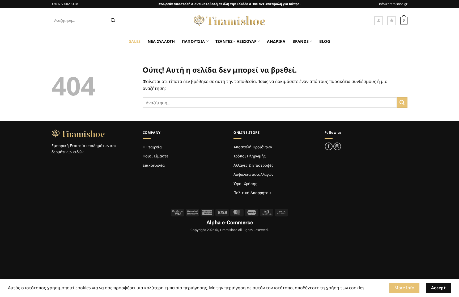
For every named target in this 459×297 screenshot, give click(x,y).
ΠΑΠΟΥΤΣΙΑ (193, 41)
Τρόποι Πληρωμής (249, 155)
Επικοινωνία (154, 165)
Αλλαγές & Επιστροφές (253, 165)
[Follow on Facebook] (329, 146)
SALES (135, 41)
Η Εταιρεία (152, 146)
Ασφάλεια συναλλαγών (253, 174)
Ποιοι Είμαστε (155, 155)
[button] (378, 20)
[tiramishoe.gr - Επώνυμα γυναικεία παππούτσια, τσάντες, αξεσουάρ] (229, 21)
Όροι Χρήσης (245, 183)
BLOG (324, 41)
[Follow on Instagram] (337, 146)
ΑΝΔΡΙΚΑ (276, 41)
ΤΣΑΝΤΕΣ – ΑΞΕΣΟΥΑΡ (236, 41)
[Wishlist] (391, 20)
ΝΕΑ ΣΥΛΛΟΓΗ (161, 41)
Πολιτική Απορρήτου (252, 192)
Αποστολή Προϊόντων (252, 146)
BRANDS (300, 41)
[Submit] (112, 20)
